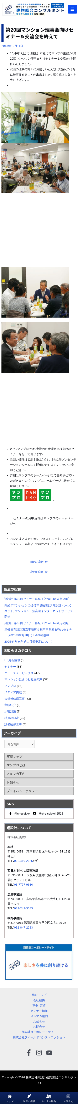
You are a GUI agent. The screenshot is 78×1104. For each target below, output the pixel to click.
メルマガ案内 (16, 773)
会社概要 (39, 1000)
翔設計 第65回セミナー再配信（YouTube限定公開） (37, 623)
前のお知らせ (39, 561)
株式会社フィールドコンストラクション (39, 1037)
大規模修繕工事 (14, 698)
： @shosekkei (21, 813)
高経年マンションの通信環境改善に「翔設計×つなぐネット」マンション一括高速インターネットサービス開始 (38, 611)
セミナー (10, 666)
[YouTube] (49, 1052)
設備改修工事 (13, 724)
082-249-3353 (23, 908)
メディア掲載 (13, 692)
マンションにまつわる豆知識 (23, 679)
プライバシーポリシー (22, 791)
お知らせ (13, 782)
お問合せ (39, 1026)
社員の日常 (11, 718)
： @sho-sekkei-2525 (49, 813)
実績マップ (14, 756)
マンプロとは (16, 765)
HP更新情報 (12, 660)
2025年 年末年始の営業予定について (28, 641)
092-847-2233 (23, 927)
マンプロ (10, 685)
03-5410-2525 (23, 860)
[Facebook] (29, 1052)
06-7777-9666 (23, 884)
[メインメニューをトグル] (72, 9)
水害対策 (10, 711)
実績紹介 (10, 705)
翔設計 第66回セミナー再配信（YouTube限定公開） (37, 599)
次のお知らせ (39, 571)
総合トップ (39, 994)
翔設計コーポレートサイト (39, 1032)
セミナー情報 (39, 1011)
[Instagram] (39, 1052)
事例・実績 (39, 1005)
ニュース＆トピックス (18, 673)
